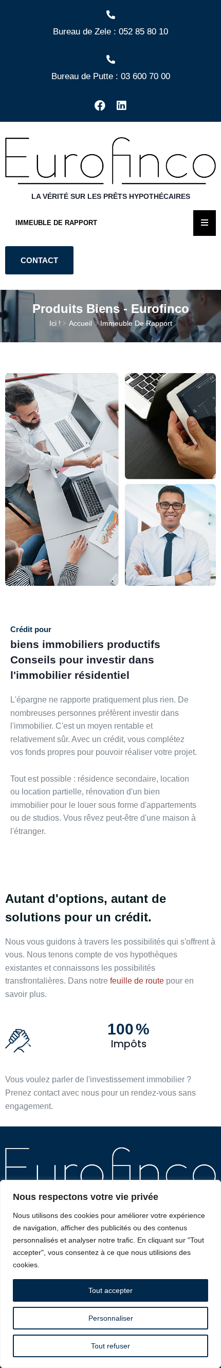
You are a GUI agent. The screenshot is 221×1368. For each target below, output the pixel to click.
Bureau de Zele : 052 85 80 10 (110, 31)
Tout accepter (110, 1290)
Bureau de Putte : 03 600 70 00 (110, 76)
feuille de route (137, 980)
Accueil (80, 323)
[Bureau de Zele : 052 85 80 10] (110, 14)
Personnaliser (110, 1318)
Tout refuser (110, 1346)
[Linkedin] (121, 106)
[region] (110, 1274)
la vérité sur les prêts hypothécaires (110, 196)
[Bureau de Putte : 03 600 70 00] (110, 59)
